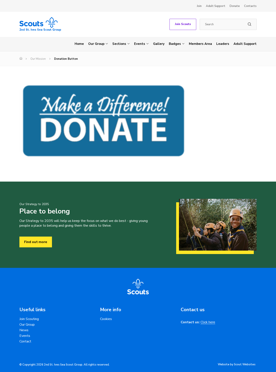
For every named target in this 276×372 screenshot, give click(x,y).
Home (79, 44)
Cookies (106, 319)
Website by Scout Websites (237, 364)
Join (199, 6)
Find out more (35, 242)
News (23, 330)
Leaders (222, 44)
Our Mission (38, 59)
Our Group (96, 44)
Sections (119, 44)
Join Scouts (183, 24)
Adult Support (215, 6)
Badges (175, 44)
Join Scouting (29, 319)
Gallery (159, 44)
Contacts (250, 6)
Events (139, 44)
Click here (208, 322)
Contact (25, 341)
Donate (235, 6)
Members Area (200, 44)
